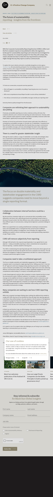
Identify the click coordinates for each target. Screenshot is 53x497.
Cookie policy (43, 353)
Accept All (24, 358)
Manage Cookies (10, 358)
